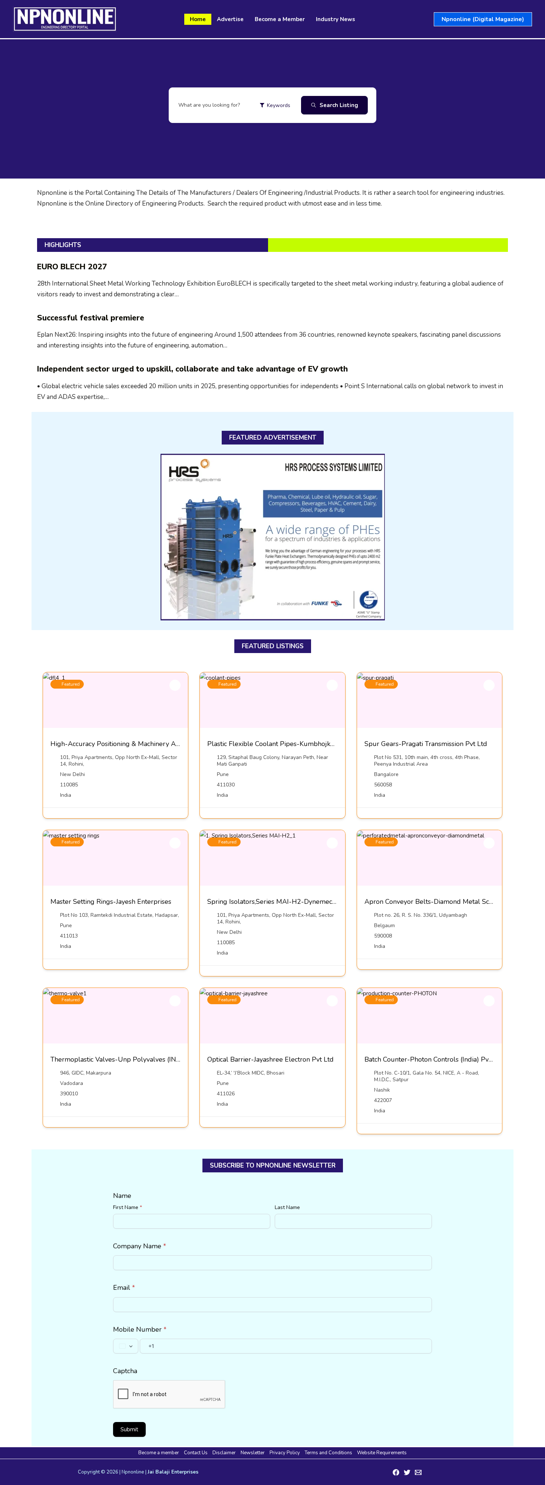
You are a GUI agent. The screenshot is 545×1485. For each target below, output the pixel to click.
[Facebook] (396, 1472)
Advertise (230, 19)
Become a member (158, 1452)
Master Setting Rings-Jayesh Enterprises (110, 901)
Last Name (287, 1207)
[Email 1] (418, 1472)
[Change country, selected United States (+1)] (126, 1346)
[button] (483, 19)
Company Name (139, 1246)
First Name (127, 1207)
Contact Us (196, 1452)
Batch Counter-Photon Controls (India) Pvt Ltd (433, 1059)
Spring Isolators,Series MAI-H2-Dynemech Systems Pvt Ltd (297, 901)
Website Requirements (382, 1452)
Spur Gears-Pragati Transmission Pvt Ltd (425, 743)
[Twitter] (407, 1472)
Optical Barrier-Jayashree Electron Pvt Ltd (270, 1059)
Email (124, 1287)
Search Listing (339, 105)
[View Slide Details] (273, 537)
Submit (129, 1429)
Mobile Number (139, 1329)
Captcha (125, 1370)
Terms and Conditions (328, 1452)
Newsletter (253, 1452)
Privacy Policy (285, 1452)
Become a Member (280, 19)
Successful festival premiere (90, 318)
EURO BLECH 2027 (72, 267)
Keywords (278, 105)
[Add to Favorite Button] (175, 685)
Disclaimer (224, 1452)
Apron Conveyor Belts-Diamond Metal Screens (435, 901)
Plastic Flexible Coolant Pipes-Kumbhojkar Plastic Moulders (298, 743)
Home (198, 19)
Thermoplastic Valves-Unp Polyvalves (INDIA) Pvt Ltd (132, 1059)
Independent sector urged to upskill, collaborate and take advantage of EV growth (192, 369)
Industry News (335, 19)
